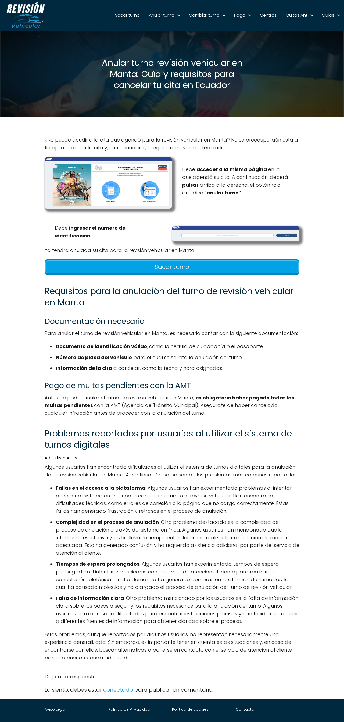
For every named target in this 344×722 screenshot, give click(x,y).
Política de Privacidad (129, 709)
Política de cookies (190, 709)
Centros (268, 15)
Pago (239, 15)
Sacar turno (127, 15)
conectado (118, 690)
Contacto (245, 709)
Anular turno (161, 15)
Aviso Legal (55, 709)
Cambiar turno (204, 15)
